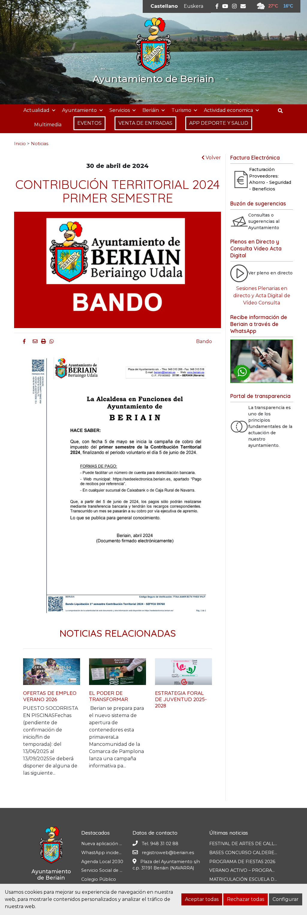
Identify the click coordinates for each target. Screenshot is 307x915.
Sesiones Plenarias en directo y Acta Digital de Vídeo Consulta (261, 296)
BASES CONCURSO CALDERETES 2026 (251, 852)
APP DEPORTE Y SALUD (218, 123)
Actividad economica (228, 110)
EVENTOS (89, 123)
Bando (204, 341)
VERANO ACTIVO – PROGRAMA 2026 (250, 870)
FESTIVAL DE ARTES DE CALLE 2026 (249, 843)
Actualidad (36, 110)
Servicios (119, 110)
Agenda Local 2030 (102, 861)
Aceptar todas (202, 899)
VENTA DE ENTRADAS (145, 123)
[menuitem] (164, 6)
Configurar (286, 899)
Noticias (39, 143)
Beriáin (150, 110)
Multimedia (47, 124)
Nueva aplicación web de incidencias (120, 843)
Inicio (20, 143)
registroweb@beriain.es (168, 852)
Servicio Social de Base (105, 870)
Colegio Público (98, 879)
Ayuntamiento (79, 110)
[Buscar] (282, 111)
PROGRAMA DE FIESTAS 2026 (242, 861)
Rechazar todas (245, 899)
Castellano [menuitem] (164, 6)
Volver (212, 157)
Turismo (181, 110)
